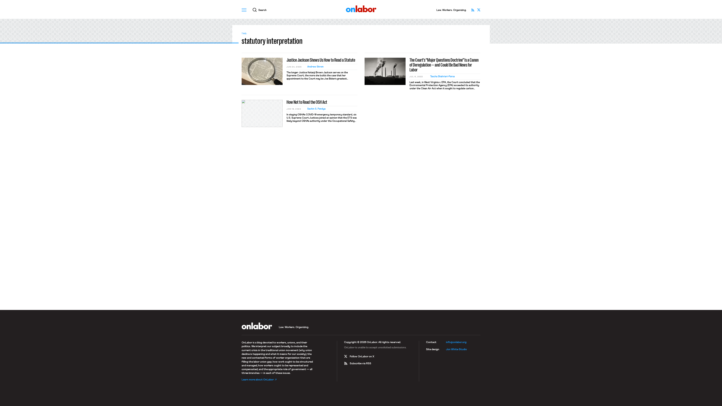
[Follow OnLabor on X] (479, 10)
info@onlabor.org (456, 342)
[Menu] (244, 10)
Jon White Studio (456, 349)
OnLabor (361, 8)
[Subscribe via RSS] (473, 10)
